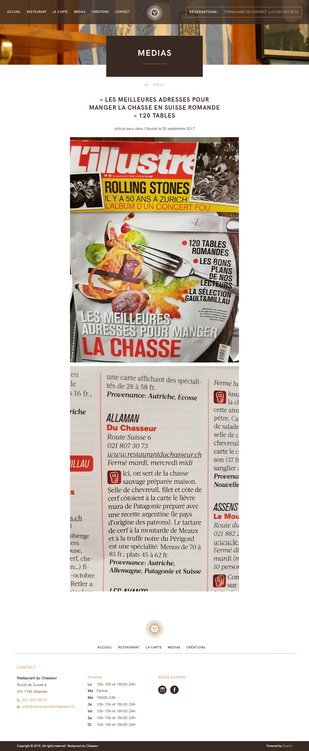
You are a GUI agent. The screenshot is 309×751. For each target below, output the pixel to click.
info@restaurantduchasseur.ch (48, 706)
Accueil (14, 12)
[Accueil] (155, 13)
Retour (158, 84)
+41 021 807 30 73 (284, 12)
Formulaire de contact (245, 12)
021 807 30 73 (34, 700)
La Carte (60, 12)
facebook (174, 690)
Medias (80, 12)
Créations (100, 12)
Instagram (162, 690)
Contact (122, 12)
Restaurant (37, 12)
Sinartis (287, 746)
